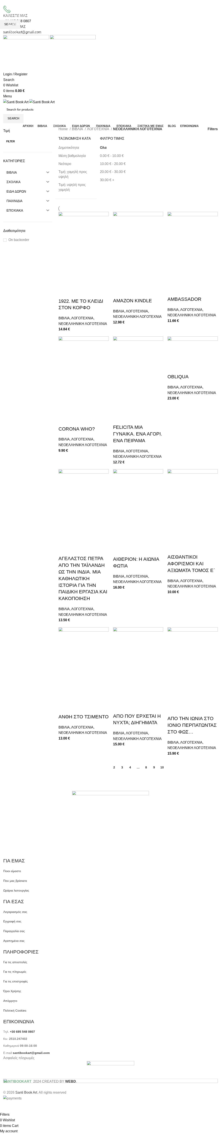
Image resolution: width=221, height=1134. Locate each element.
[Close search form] (5, 5)
